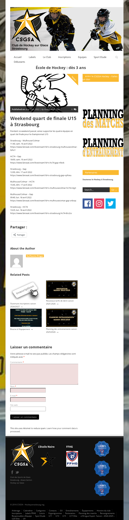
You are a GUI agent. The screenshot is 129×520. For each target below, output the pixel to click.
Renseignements (107, 513)
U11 (50, 516)
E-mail (13, 395)
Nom (13, 386)
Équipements (87, 510)
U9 (24, 518)
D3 (61, 510)
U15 (64, 516)
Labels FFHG (30, 513)
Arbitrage (16, 510)
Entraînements (72, 510)
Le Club (47, 57)
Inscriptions (64, 57)
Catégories (41, 510)
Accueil (18, 57)
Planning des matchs (88, 513)
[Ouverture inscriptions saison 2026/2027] (26, 300)
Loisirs (42, 513)
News (74, 78)
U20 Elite (16, 518)
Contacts (53, 510)
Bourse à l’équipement (20, 329)
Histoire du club (103, 510)
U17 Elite (73, 516)
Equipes (82, 57)
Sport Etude (100, 57)
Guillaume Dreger (35, 256)
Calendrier (28, 510)
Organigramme (55, 513)
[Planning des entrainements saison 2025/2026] (62, 326)
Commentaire (17, 362)
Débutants (19, 61)
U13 (57, 516)
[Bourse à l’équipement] (26, 326)
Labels (32, 57)
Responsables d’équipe (22, 516)
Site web (14, 405)
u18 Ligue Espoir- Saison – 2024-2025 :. (98, 516)
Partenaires (70, 513)
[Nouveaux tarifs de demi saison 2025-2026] (62, 298)
